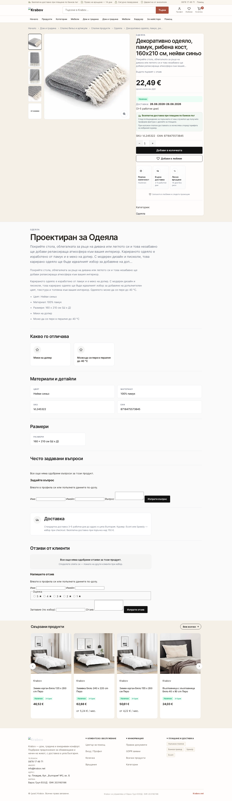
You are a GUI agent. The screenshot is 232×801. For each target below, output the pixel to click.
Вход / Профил (94, 751)
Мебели (75, 19)
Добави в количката (169, 150)
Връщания (91, 764)
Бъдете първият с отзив (149, 71)
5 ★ (39, 596)
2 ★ (69, 596)
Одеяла (118, 28)
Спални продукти (100, 28)
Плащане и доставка (181, 738)
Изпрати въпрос (157, 498)
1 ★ (78, 596)
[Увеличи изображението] (124, 113)
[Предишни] (33, 666)
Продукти (47, 19)
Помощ (200, 2)
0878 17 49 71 (188, 2)
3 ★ (59, 596)
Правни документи (136, 744)
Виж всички (189, 626)
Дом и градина (91, 19)
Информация (135, 738)
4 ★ (49, 596)
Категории (61, 19)
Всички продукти (136, 757)
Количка (90, 757)
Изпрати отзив (135, 609)
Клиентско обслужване (102, 738)
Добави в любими (171, 158)
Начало (34, 19)
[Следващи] (199, 666)
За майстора (154, 19)
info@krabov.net (36, 768)
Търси (162, 10)
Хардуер (138, 19)
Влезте (34, 487)
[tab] (35, 42)
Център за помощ (95, 744)
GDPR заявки (133, 751)
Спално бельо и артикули (73, 28)
